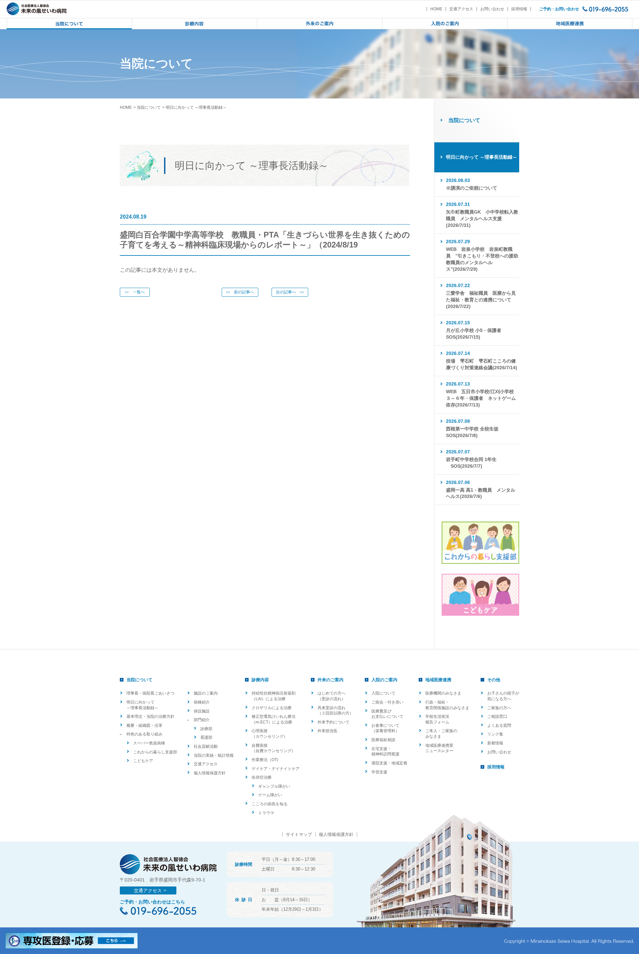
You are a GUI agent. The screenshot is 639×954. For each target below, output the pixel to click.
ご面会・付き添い (387, 702)
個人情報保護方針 (210, 773)
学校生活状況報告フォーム (437, 719)
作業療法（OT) (265, 759)
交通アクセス (461, 9)
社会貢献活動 (206, 746)
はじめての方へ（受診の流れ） (331, 696)
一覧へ (135, 292)
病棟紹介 (202, 702)
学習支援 (379, 772)
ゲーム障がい (270, 795)
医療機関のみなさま (443, 693)
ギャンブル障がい (274, 786)
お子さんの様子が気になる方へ (503, 696)
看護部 (206, 737)
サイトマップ (299, 834)
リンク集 (495, 734)
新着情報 (495, 743)
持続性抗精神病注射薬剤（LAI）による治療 (274, 696)
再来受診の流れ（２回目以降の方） (335, 711)
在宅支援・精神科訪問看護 (385, 751)
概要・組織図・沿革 (144, 725)
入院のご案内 (384, 679)
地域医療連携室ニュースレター (439, 748)
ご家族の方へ (499, 708)
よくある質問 (499, 725)
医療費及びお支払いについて (387, 714)
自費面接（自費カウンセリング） (274, 748)
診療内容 (260, 679)
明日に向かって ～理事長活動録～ (142, 705)
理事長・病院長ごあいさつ (150, 693)
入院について (383, 693)
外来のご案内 (330, 679)
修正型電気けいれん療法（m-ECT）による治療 (274, 719)
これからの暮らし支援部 (155, 752)
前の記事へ (240, 292)
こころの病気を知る (270, 804)
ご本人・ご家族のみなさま (441, 733)
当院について (149, 107)
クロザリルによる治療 (272, 708)
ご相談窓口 (497, 716)
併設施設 (202, 711)
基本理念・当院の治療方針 (150, 716)
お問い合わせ (492, 9)
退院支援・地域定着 (389, 763)
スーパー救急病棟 (149, 743)
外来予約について (333, 722)
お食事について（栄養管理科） (385, 728)
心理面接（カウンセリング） (270, 733)
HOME (436, 9)
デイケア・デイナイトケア (276, 768)
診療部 (206, 728)
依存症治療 (262, 777)
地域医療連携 (438, 679)
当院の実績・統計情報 (214, 755)
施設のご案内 (206, 693)
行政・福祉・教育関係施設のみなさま (447, 705)
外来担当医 (327, 730)
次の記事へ (290, 292)
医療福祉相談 (383, 739)
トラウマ (266, 813)
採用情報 (519, 9)
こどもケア (143, 760)
